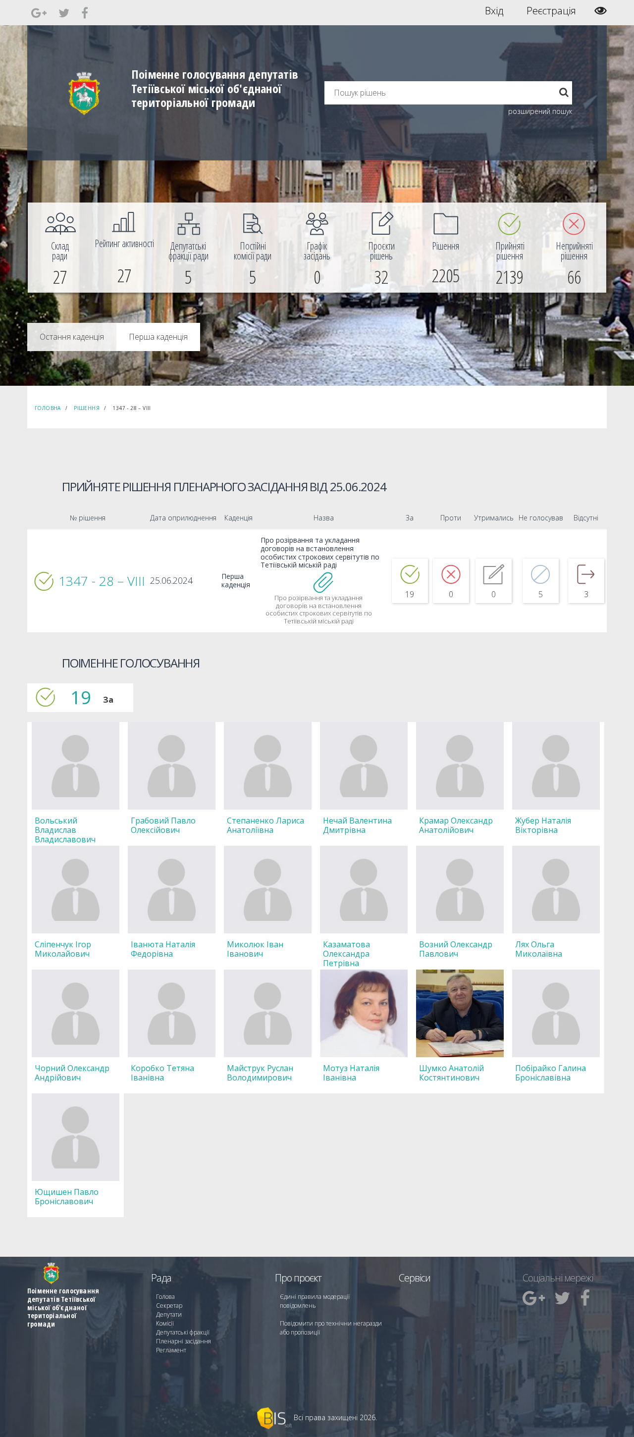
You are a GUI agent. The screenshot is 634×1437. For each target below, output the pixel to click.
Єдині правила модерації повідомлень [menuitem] (315, 1301)
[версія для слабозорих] (600, 10)
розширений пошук (540, 111)
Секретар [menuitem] (169, 1305)
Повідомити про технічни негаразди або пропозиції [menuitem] (331, 1327)
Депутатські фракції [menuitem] (183, 1332)
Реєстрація (551, 11)
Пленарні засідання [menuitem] (183, 1341)
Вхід (494, 11)
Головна (48, 408)
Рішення (87, 408)
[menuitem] (60, 248)
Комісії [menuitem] (165, 1323)
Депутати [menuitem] (169, 1314)
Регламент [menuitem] (171, 1350)
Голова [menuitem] (165, 1296)
